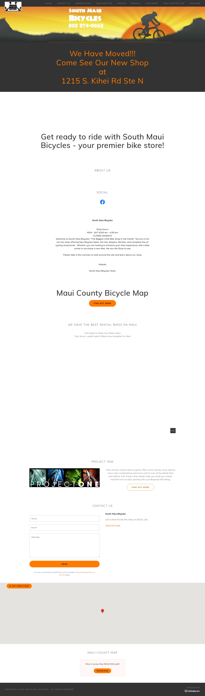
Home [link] (49, 3)
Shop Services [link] (104, 3)
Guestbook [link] (152, 3)
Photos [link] (122, 3)
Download (102, 671)
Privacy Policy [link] (79, 572)
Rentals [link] (135, 3)
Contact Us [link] (63, 3)
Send (65, 564)
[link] (13, 3)
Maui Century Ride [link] (174, 3)
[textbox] (64, 518)
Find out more (102, 303)
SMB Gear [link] (195, 3)
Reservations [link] (83, 3)
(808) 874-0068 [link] (112, 525)
